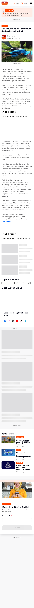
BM (15, 3)
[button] (3, 11)
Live (25, 3)
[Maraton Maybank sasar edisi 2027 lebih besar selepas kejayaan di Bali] (8, 439)
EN (18, 3)
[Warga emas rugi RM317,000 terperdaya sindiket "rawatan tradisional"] (8, 465)
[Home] (5, 3)
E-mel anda (6, 516)
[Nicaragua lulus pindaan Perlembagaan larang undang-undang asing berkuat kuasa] (8, 452)
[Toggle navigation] (31, 3)
